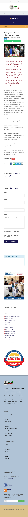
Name (5, 192)
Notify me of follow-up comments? (12, 236)
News (10, 22)
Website (6, 207)
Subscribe (21, 501)
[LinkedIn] (19, 164)
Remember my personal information (12, 232)
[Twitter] (16, 164)
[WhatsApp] (14, 164)
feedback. (10, 478)
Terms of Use (9, 513)
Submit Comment (10, 242)
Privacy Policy (18, 513)
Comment (6, 214)
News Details (20, 22)
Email (5, 199)
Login (17, 1)
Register (12, 1)
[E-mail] (22, 164)
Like (6, 164)
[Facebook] (11, 164)
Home (6, 22)
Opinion (14, 22)
